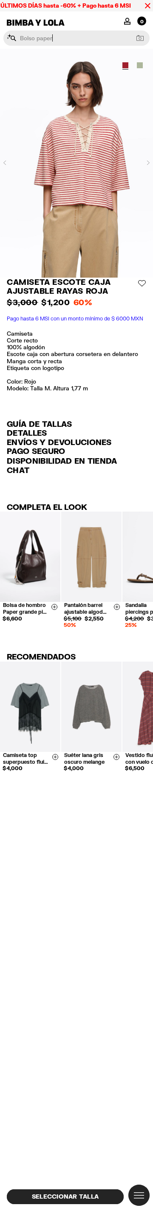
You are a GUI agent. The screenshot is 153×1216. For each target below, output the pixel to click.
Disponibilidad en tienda (62, 460)
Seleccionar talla (65, 1196)
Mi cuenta (127, 20)
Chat (18, 470)
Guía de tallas (39, 424)
